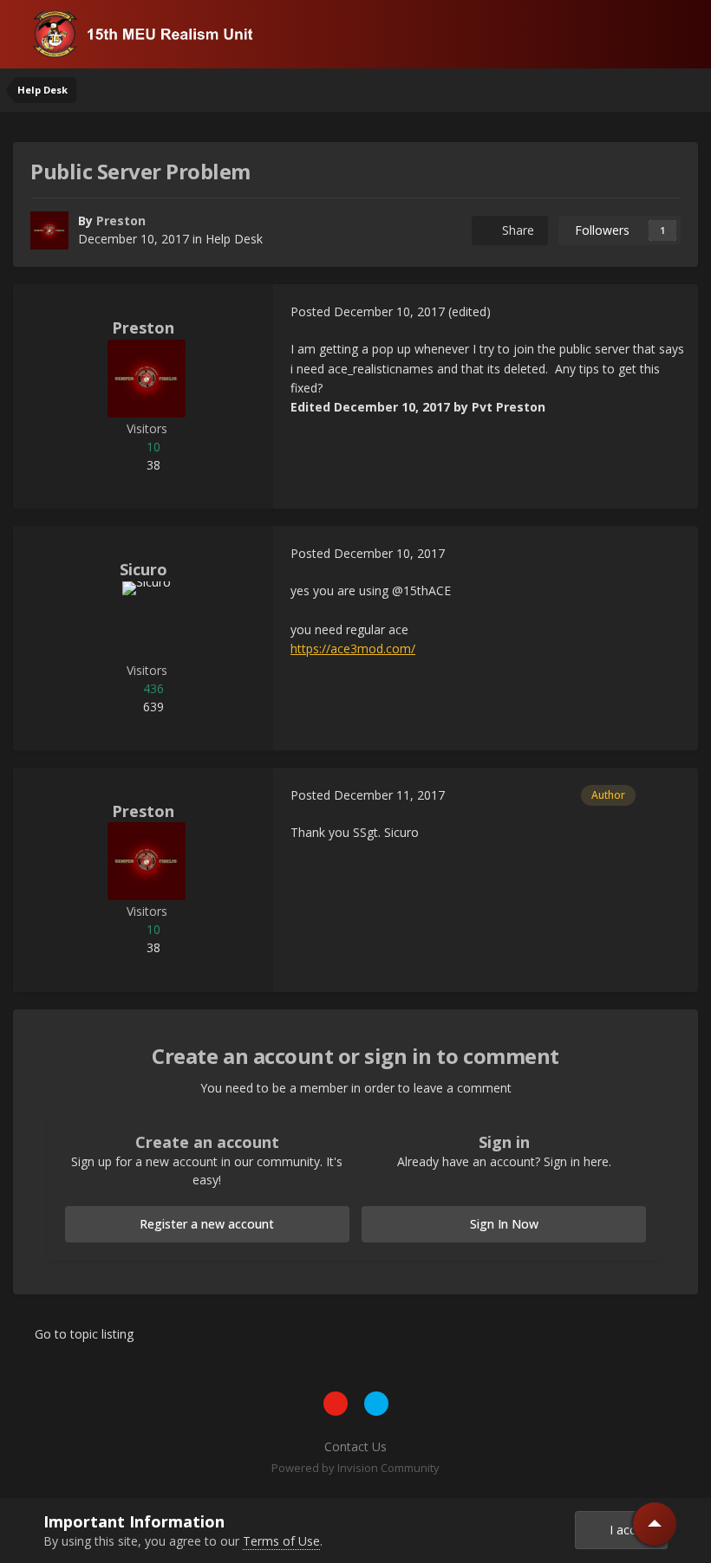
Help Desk (234, 238)
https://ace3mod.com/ (352, 648)
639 (152, 706)
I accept (628, 1529)
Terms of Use (281, 1541)
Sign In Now (504, 1224)
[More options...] (666, 312)
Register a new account (207, 1224)
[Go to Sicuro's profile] (147, 620)
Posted (367, 311)
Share (514, 230)
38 (151, 465)
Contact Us (355, 1446)
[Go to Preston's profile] (49, 230)
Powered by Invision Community (355, 1467)
